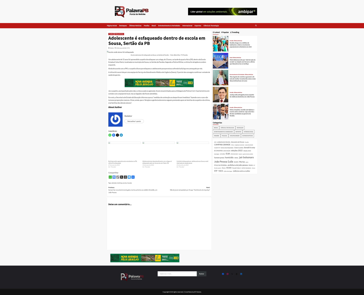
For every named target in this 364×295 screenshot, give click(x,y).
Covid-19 (217, 147)
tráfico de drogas (228, 171)
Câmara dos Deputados (226, 147)
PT (254, 165)
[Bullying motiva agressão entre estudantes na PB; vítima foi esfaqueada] (124, 151)
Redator (112, 48)
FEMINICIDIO (234, 154)
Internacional (187, 25)
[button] (256, 25)
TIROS (220, 171)
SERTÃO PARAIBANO (246, 168)
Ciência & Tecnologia (211, 25)
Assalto (247, 142)
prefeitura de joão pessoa (238, 165)
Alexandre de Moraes (237, 142)
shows (253, 168)
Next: (190, 188)
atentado (114, 183)
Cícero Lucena (238, 147)
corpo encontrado (249, 145)
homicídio (229, 157)
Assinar (201, 274)
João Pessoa (220, 161)
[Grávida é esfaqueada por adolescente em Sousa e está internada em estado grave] (193, 151)
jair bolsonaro (246, 157)
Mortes (242, 162)
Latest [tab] (217, 32)
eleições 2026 (247, 150)
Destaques (123, 25)
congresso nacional (239, 145)
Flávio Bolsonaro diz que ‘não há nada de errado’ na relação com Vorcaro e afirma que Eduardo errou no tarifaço (242, 62)
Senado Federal (236, 168)
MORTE (236, 162)
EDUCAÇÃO (226, 150)
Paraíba (146, 25)
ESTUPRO (222, 154)
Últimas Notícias (135, 25)
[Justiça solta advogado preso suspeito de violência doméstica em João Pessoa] (220, 94)
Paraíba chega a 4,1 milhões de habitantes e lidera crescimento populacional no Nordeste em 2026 (241, 45)
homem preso (219, 158)
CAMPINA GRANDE (222, 145)
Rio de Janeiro (217, 168)
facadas (129, 183)
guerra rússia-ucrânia (248, 154)
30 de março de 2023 (121, 48)
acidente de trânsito (223, 142)
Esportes (198, 25)
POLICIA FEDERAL (220, 165)
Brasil (154, 25)
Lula (230, 161)
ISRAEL (236, 158)
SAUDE (229, 168)
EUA (228, 153)
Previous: (132, 189)
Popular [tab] (225, 32)
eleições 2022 (237, 150)
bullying (119, 183)
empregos (216, 154)
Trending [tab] (235, 32)
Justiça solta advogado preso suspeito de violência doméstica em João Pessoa (242, 96)
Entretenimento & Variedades (169, 25)
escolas (125, 183)
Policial (224, 135)
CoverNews (188, 292)
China (232, 145)
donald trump (249, 147)
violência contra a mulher (241, 171)
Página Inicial (112, 25)
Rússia (224, 168)
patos (247, 162)
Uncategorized (235, 135)
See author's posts (134, 121)
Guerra (240, 154)
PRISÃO (251, 165)
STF (216, 171)
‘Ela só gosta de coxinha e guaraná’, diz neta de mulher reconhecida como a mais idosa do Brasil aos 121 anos (243, 79)
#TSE (215, 142)
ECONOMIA (218, 150)
